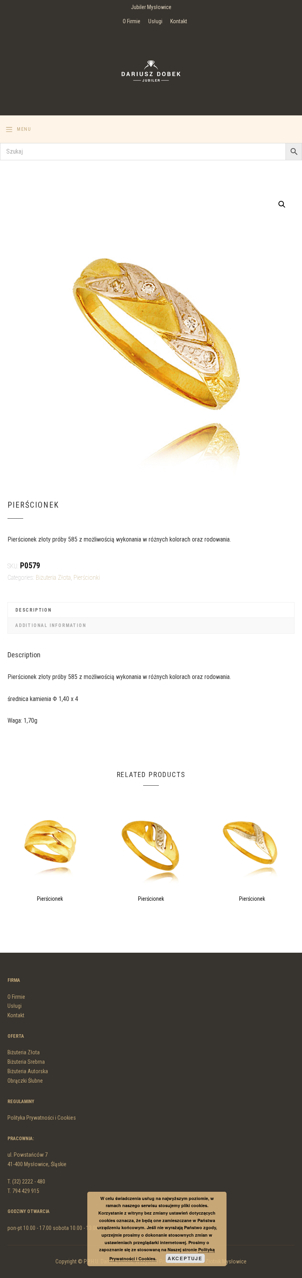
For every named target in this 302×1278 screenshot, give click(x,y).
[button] (282, 204)
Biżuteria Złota (53, 577)
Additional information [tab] (51, 625)
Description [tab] (33, 610)
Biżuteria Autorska (27, 1071)
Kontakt (178, 21)
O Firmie (131, 21)
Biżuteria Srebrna (26, 1062)
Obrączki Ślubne (25, 1081)
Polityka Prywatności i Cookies (41, 1118)
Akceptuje (185, 1258)
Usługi (155, 21)
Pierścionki (87, 577)
